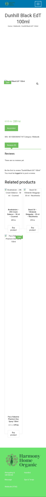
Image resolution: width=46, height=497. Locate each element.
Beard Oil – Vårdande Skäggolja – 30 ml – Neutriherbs (32, 213)
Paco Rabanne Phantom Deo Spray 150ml (13, 419)
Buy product (11, 128)
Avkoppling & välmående (10, 474)
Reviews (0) (11, 145)
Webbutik (16, 26)
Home (10, 26)
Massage (8, 480)
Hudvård (27, 473)
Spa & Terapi (29, 480)
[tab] (11, 145)
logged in (18, 173)
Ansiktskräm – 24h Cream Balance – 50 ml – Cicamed (13, 213)
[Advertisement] (23, 52)
